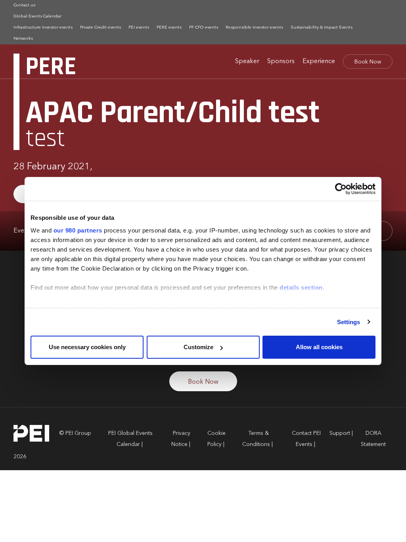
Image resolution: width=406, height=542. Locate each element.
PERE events (169, 27)
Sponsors (281, 61)
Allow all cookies (319, 347)
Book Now (367, 62)
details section (301, 287)
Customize (198, 347)
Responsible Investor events (254, 27)
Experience (319, 61)
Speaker (247, 61)
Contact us (24, 5)
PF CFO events (203, 27)
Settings (348, 322)
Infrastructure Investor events (43, 27)
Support (339, 433)
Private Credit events (100, 27)
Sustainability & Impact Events (321, 27)
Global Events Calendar (37, 16)
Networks (23, 39)
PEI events (138, 27)
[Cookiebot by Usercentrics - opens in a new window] (340, 189)
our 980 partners (78, 230)
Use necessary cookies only (87, 347)
